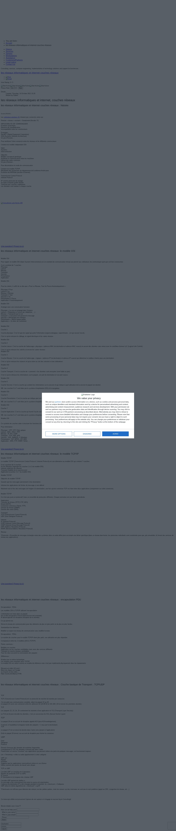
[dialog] (88, 415)
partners (58, 402)
